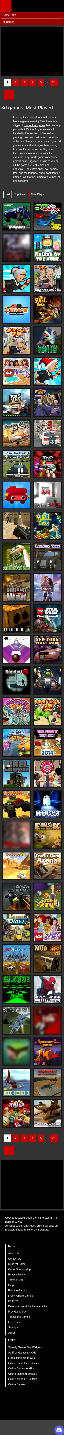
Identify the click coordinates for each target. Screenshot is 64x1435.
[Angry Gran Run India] (47, 711)
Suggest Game (17, 1264)
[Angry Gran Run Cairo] (17, 340)
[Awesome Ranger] (17, 495)
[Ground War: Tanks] (17, 588)
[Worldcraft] (17, 619)
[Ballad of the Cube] (47, 248)
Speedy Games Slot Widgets (25, 1347)
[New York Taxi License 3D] (47, 649)
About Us (13, 1253)
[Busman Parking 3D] (17, 402)
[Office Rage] (17, 835)
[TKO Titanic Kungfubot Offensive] (47, 464)
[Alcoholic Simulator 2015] (17, 557)
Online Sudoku (17, 1384)
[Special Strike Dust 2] (47, 1113)
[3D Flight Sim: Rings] (17, 1020)
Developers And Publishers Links (27, 1306)
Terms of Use (15, 1279)
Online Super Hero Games (23, 1363)
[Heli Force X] (17, 1082)
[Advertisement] (32, 51)
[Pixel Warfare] (17, 773)
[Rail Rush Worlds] (47, 526)
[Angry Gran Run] (17, 278)
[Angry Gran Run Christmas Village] (47, 371)
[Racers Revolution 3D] (17, 742)
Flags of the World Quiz (21, 1357)
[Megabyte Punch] (47, 1051)
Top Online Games (19, 1316)
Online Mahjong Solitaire (22, 1373)
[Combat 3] (17, 680)
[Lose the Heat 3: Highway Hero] (17, 464)
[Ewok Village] (47, 835)
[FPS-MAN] (47, 804)
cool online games (34, 125)
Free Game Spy (17, 1311)
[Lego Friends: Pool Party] (17, 371)
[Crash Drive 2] (17, 804)
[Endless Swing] (47, 989)
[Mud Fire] (47, 959)
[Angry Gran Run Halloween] (47, 402)
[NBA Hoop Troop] (47, 773)
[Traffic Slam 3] (47, 433)
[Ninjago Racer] (47, 680)
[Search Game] (58, 6)
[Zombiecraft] (17, 1051)
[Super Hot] (47, 495)
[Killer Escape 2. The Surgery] (17, 248)
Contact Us (14, 1258)
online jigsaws (30, 161)
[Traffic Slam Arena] (47, 866)
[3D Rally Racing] (17, 960)
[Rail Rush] (47, 309)
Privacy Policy (16, 1274)
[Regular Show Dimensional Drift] (17, 711)
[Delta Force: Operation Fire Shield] (17, 897)
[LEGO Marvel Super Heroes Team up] (17, 1113)
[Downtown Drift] (17, 928)
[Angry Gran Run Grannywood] (47, 278)
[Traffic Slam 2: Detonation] (17, 433)
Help (11, 1285)
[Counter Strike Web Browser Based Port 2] (17, 526)
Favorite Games (17, 1290)
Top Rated (20, 194)
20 (53, 82)
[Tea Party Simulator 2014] (47, 742)
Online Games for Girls (21, 1368)
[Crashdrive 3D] (17, 866)
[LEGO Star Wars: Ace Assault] (47, 619)
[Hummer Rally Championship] (17, 217)
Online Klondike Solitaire (22, 1379)
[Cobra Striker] (47, 1082)
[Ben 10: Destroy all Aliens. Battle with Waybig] (47, 340)
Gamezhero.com (42, 1217)
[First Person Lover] (47, 588)
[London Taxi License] (47, 557)
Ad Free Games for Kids (22, 1352)
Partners (13, 1301)
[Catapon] (17, 309)
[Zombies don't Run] (47, 1020)
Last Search (15, 1322)
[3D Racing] (47, 217)
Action (12, 1332)
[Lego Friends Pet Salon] (47, 928)
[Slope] (17, 989)
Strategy (13, 1327)
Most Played (38, 194)
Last (7, 194)
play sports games (35, 157)
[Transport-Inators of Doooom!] (47, 897)
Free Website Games (20, 1295)
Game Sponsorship (19, 1269)
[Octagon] (17, 649)
